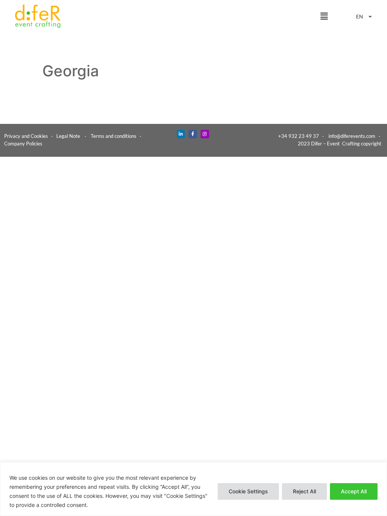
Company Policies (23, 144)
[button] (323, 16)
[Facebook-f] (193, 134)
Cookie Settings (248, 491)
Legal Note (68, 136)
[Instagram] (205, 134)
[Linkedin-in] (181, 134)
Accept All (354, 491)
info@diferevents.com (351, 136)
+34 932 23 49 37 (298, 136)
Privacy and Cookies (26, 136)
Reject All (304, 491)
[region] (193, 489)
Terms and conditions (113, 136)
